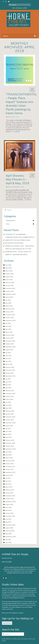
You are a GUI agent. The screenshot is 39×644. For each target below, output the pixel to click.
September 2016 (10, 501)
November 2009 (10, 525)
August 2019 (9, 425)
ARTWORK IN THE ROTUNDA (14, 243)
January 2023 (9, 338)
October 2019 (9, 420)
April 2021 (8, 388)
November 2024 (10, 288)
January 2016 (9, 513)
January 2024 (9, 312)
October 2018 (9, 446)
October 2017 (9, 469)
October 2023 (9, 317)
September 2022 (10, 347)
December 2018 (10, 443)
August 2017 (9, 475)
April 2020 (8, 408)
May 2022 (8, 358)
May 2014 (8, 522)
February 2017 (9, 490)
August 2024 (9, 297)
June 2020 (8, 405)
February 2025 (9, 282)
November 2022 (10, 341)
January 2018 (9, 463)
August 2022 (9, 350)
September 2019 (10, 423)
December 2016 (10, 496)
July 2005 (8, 539)
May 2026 (8, 265)
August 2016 (9, 504)
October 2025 (9, 274)
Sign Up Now (7, 623)
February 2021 (9, 390)
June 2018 (8, 452)
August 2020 (9, 399)
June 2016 (8, 507)
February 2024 (9, 309)
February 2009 (9, 531)
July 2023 (8, 323)
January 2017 (9, 493)
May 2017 (8, 481)
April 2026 (8, 268)
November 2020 (10, 393)
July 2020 (8, 402)
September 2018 (10, 449)
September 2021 (10, 376)
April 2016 (8, 510)
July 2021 (8, 379)
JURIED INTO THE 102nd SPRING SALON (17, 240)
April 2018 (8, 455)
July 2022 (8, 352)
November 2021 (10, 370)
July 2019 (8, 428)
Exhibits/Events (16, 187)
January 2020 (9, 414)
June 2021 (8, 382)
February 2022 (9, 367)
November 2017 (10, 466)
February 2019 (9, 440)
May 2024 (8, 303)
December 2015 (10, 516)
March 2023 (8, 332)
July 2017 (8, 478)
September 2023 (10, 320)
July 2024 (8, 300)
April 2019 (8, 437)
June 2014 (8, 519)
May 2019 (8, 434)
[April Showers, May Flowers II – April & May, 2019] (19, 156)
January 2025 (9, 285)
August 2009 (9, 528)
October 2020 (9, 396)
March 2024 (8, 306)
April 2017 (8, 484)
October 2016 (9, 498)
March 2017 (8, 487)
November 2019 (10, 417)
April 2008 (8, 534)
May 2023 (8, 329)
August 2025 (9, 277)
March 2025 (8, 279)
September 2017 (10, 472)
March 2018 (8, 458)
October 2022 (9, 344)
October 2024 (9, 291)
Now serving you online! (19, 8)
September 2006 (10, 536)
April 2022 (8, 361)
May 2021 (8, 385)
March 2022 (8, 364)
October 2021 (9, 373)
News (13, 117)
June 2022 (8, 355)
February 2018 (9, 461)
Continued (16, 131)
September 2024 (10, 294)
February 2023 (9, 335)
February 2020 (9, 411)
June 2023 (8, 326)
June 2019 (8, 431)
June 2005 (8, 542)
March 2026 (8, 271)
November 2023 (10, 314)
